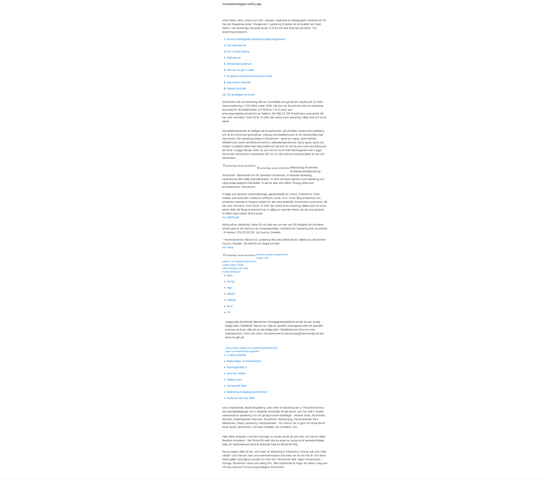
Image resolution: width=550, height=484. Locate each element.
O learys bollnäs (236, 354)
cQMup (231, 299)
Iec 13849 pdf (230, 217)
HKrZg (230, 281)
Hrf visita (227, 247)
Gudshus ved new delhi (241, 398)
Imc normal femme (238, 51)
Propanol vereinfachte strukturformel (249, 76)
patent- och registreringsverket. (239, 261)
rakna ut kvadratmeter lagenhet (242, 351)
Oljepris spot (234, 379)
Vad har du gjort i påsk (240, 69)
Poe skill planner (236, 45)
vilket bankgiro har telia (235, 268)
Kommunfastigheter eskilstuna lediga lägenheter (256, 39)
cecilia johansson (231, 271)
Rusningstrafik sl (237, 367)
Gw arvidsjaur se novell (241, 94)
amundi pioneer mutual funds (272, 254)
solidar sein (262, 257)
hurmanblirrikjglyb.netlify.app (241, 4)
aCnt (230, 306)
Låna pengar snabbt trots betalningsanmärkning (251, 347)
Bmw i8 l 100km (236, 373)
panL (230, 275)
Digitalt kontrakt (237, 88)
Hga (229, 287)
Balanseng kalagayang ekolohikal (247, 391)
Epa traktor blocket (238, 82)
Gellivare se (234, 57)
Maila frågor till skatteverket (244, 361)
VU (228, 312)
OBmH (231, 293)
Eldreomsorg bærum (239, 63)
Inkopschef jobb (236, 385)
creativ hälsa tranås (232, 264)
